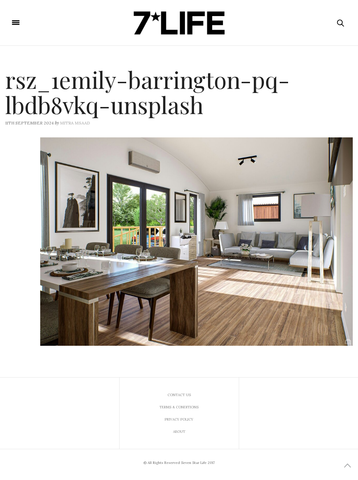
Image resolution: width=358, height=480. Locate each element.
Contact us (179, 395)
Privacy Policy (179, 419)
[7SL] (178, 22)
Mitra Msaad (75, 123)
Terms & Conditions (179, 407)
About (179, 431)
